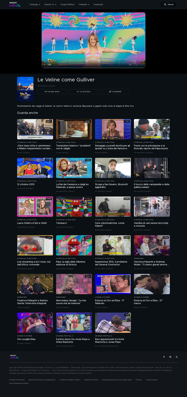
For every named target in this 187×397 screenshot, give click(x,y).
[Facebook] (164, 357)
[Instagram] (170, 357)
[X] (177, 357)
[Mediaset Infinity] (14, 4)
